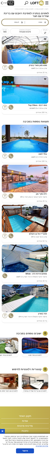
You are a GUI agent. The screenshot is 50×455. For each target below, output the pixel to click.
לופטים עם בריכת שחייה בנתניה (34, 391)
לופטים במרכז (39, 9)
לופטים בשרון (29, 9)
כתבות (25, 431)
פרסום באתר (11, 3)
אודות (25, 421)
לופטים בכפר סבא (35, 355)
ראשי (46, 9)
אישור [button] (25, 451)
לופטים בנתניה (19, 9)
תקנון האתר (25, 416)
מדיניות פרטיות (25, 426)
